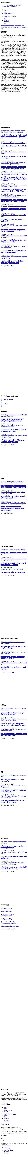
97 (12, 557)
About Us (6, 1147)
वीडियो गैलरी (6, 21)
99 (12, 204)
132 (13, 651)
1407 (13, 861)
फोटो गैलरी (6, 20)
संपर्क (5, 23)
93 (12, 183)
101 (13, 575)
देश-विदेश (6, 15)
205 (13, 255)
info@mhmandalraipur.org (10, 1138)
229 (13, 672)
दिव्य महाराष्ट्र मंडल (8, 13)
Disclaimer (6, 1151)
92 (12, 213)
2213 (13, 871)
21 (12, 141)
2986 (13, 929)
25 (12, 424)
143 (13, 661)
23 (12, 513)
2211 (13, 850)
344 (13, 794)
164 (13, 444)
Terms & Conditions (9, 1150)
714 (13, 738)
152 (13, 265)
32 (12, 150)
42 (12, 171)
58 (12, 161)
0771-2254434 (10, 1135)
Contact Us (6, 1153)
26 (12, 501)
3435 (13, 914)
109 (13, 224)
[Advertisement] (14, 109)
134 (13, 234)
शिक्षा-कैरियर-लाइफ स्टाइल (10, 16)
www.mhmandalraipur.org (11, 1140)
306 (13, 784)
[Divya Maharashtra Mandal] (14, 5)
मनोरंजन (5, 17)
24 (12, 490)
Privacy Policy (7, 1149)
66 (12, 194)
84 (12, 717)
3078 (13, 921)
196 (13, 245)
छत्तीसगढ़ (6, 10)
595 (13, 728)
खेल (5, 19)
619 (13, 805)
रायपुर (5, 12)
